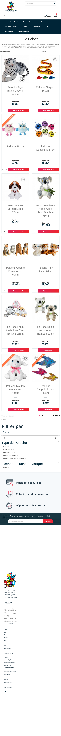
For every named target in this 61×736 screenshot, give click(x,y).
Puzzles (6, 637)
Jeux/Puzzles (41, 21)
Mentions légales (8, 660)
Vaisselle (6, 651)
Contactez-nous (7, 665)
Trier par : (44, 52)
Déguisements (9, 31)
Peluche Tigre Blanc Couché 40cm (15, 91)
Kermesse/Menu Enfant (11, 21)
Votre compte (9, 668)
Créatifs (25, 26)
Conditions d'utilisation (9, 662)
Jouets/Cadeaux (27, 21)
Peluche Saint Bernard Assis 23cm (15, 209)
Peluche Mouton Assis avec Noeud (15, 389)
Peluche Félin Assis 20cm (45, 269)
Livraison (6, 657)
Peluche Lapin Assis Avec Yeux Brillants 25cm (15, 330)
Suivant (57, 416)
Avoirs (5, 677)
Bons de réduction (8, 682)
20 (45, 416)
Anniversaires (37, 26)
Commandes (7, 674)
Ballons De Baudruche (11, 26)
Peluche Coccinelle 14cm (45, 148)
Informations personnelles (10, 671)
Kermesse (6, 626)
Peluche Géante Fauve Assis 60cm (15, 271)
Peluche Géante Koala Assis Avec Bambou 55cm (45, 210)
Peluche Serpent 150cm (45, 89)
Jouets (5, 629)
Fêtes (47, 26)
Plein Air (6, 634)
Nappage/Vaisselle (23, 31)
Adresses (6, 679)
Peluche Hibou (15, 146)
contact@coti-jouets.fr (10, 622)
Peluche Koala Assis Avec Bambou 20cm (45, 330)
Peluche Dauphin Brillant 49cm (45, 389)
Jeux (5, 632)
